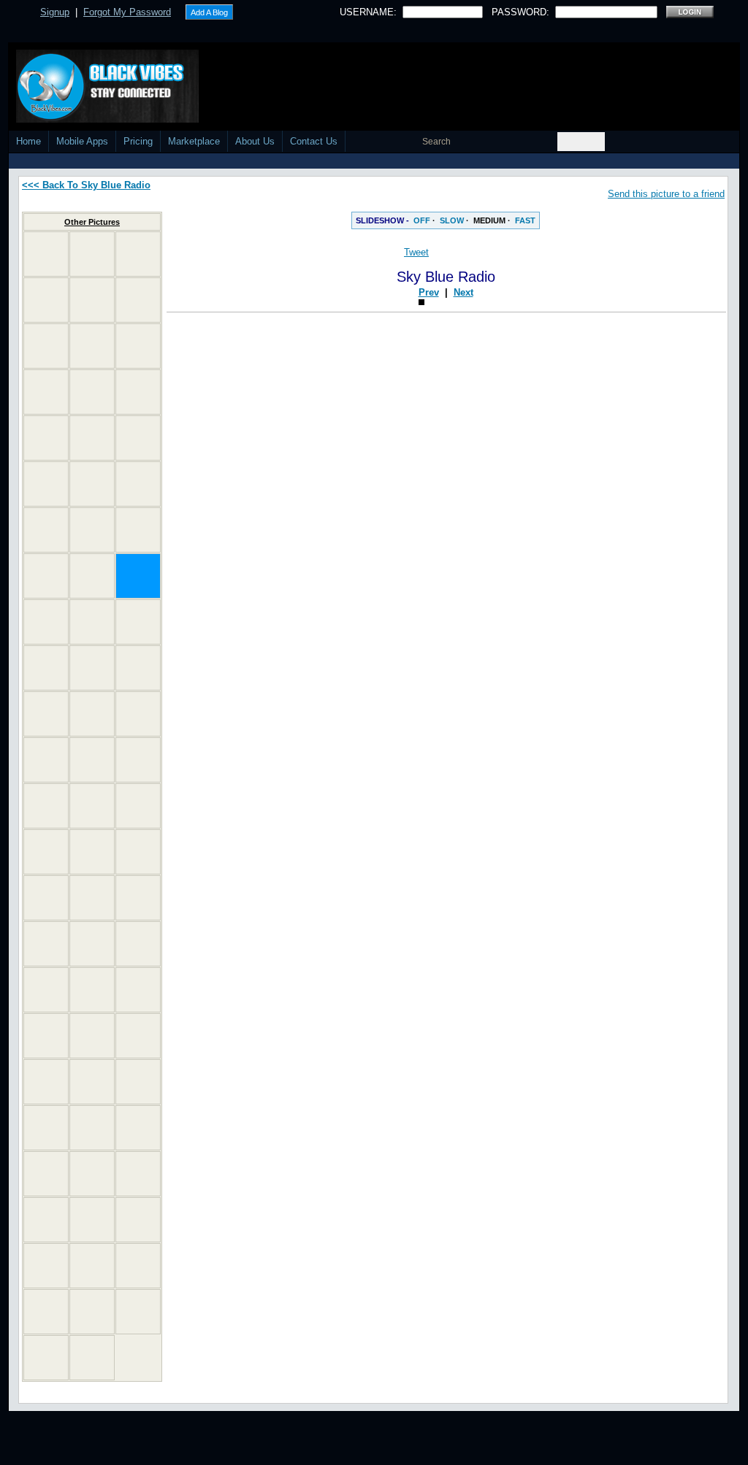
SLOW (452, 220)
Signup (54, 12)
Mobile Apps (82, 141)
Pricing (138, 141)
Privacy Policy (470, 1459)
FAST (525, 220)
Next (676, 292)
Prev (641, 292)
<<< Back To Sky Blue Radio (86, 185)
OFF (421, 220)
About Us (255, 141)
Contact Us (313, 141)
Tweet (416, 252)
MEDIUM (489, 220)
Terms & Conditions (550, 1459)
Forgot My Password (127, 12)
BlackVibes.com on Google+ (445, 731)
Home (28, 141)
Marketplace (194, 141)
